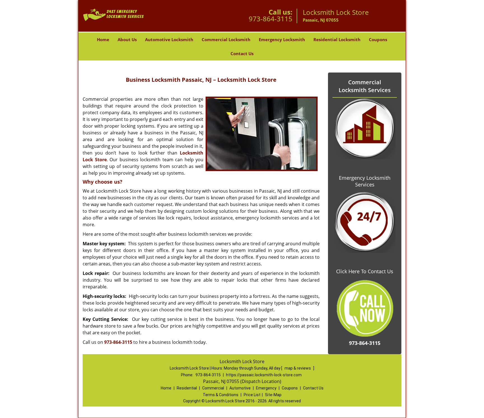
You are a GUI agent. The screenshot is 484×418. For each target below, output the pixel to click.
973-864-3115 (270, 18)
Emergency (266, 388)
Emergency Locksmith (282, 39)
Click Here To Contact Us (364, 271)
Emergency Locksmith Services (364, 181)
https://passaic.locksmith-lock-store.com (264, 375)
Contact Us (242, 53)
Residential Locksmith (336, 39)
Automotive (240, 388)
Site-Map (273, 395)
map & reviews (298, 368)
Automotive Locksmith (169, 39)
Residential (187, 388)
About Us (127, 39)
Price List (252, 395)
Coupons (378, 39)
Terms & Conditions (220, 395)
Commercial (213, 388)
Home (103, 39)
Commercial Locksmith (226, 39)
